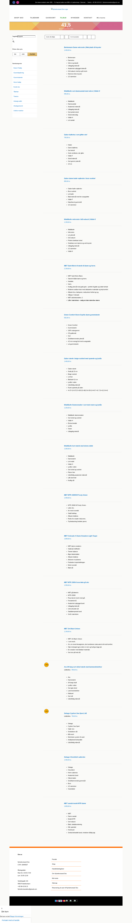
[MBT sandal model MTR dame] (52, 803)
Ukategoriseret (18, 106)
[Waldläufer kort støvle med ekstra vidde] (52, 446)
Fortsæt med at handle (10, 920)
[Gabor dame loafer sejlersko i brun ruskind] (52, 178)
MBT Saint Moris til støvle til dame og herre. (80, 266)
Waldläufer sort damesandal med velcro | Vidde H (82, 91)
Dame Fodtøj (18, 68)
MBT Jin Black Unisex (72, 629)
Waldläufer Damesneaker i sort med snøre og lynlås (83, 405)
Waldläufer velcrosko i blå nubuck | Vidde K (80, 219)
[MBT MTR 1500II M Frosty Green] (52, 495)
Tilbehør (16, 91)
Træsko (16, 96)
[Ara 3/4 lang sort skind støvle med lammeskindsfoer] (52, 667)
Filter (32, 54)
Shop (53, 864)
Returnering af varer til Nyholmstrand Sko (65, 888)
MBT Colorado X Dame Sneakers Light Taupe (80, 536)
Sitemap (54, 883)
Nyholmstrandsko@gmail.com (111, 2)
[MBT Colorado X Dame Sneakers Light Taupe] (52, 536)
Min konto (55, 878)
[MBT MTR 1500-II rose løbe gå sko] (52, 582)
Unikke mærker (18, 110)
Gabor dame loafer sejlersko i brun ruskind (79, 178)
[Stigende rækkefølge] (66, 37)
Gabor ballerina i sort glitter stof (75, 135)
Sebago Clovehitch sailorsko (74, 757)
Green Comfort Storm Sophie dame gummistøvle (82, 315)
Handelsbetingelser (58, 869)
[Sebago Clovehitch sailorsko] (52, 757)
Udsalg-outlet (18, 101)
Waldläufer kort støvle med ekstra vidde (78, 446)
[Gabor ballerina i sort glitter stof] (52, 134)
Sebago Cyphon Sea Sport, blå (75, 713)
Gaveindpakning (19, 73)
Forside (54, 859)
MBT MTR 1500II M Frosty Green (75, 495)
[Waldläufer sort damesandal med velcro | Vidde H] (52, 91)
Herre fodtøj (17, 82)
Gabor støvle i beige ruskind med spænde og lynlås (83, 358)
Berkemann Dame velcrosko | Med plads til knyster (82, 47)
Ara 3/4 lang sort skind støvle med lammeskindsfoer (83, 667)
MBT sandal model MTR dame (75, 803)
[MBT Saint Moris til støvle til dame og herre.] (52, 265)
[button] (119, 18)
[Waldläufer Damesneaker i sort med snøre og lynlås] (52, 405)
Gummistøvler (18, 77)
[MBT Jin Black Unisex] (52, 628)
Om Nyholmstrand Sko (59, 873)
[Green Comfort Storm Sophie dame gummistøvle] (52, 315)
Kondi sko (17, 87)
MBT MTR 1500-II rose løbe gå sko (76, 582)
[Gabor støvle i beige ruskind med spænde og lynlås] (52, 358)
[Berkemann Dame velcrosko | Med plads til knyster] (52, 47)
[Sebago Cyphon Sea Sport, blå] (52, 713)
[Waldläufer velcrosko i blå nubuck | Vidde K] (52, 219)
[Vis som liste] (93, 37)
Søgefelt (15, 36)
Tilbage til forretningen (16, 916)
